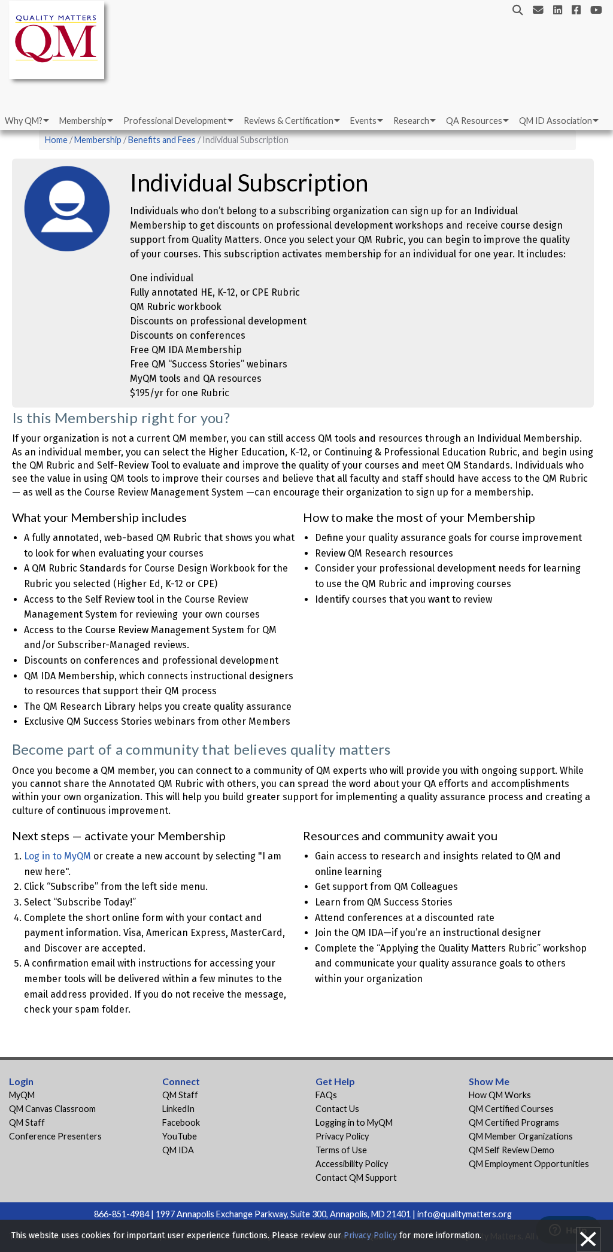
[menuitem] (26, 121)
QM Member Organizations (521, 1136)
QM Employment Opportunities (529, 1164)
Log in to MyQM (57, 856)
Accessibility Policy (351, 1164)
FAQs (326, 1095)
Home (56, 140)
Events (363, 121)
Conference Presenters (55, 1136)
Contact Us (337, 1109)
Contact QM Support (356, 1177)
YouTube (179, 1136)
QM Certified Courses (511, 1109)
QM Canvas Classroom (52, 1109)
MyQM (22, 1095)
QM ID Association (555, 121)
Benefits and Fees (162, 140)
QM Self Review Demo (511, 1150)
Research (411, 121)
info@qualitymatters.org (464, 1214)
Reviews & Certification (288, 121)
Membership (83, 121)
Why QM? (24, 121)
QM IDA (178, 1150)
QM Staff (27, 1122)
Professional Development (175, 121)
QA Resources (474, 121)
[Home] (60, 42)
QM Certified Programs (514, 1122)
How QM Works (500, 1095)
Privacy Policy (342, 1136)
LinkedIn (178, 1109)
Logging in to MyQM (354, 1122)
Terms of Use (341, 1150)
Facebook (181, 1122)
